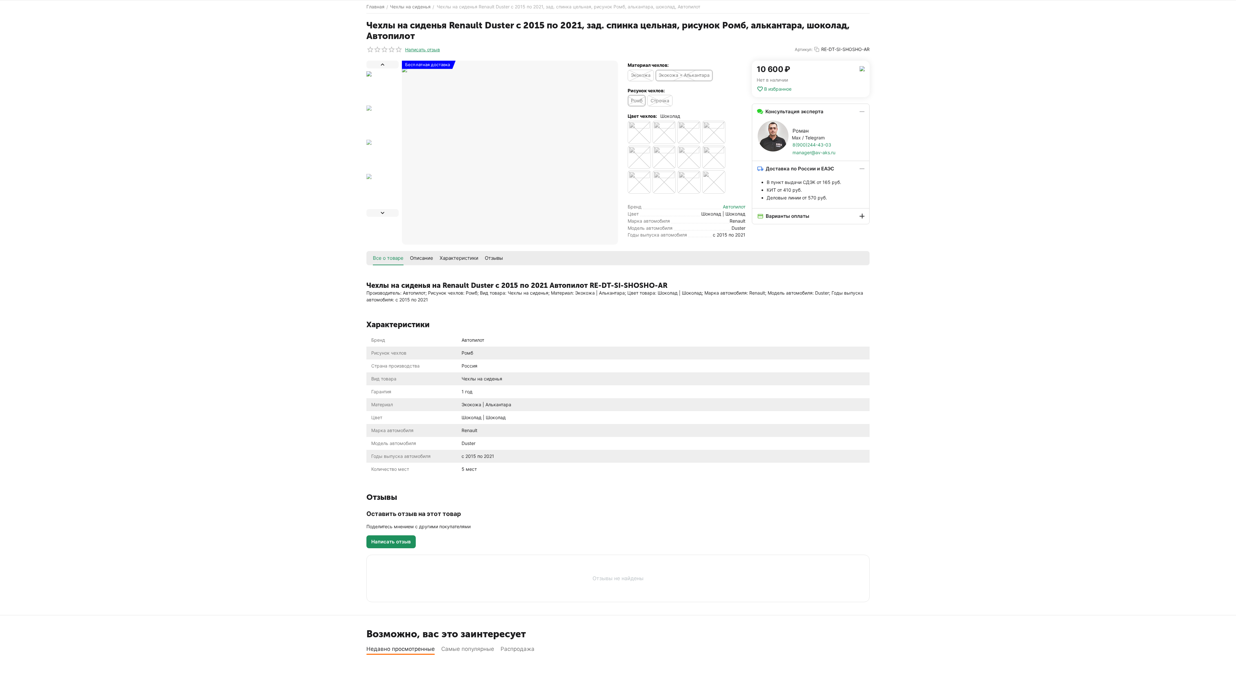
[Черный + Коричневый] (639, 157)
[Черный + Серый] (689, 157)
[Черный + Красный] (664, 157)
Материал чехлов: (648, 65)
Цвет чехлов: (642, 116)
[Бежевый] (639, 132)
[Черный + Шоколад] (689, 182)
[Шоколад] (713, 182)
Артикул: (804, 49)
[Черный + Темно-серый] (664, 182)
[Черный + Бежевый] (713, 132)
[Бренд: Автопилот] (862, 68)
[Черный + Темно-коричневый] (639, 182)
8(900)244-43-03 (811, 144)
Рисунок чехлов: (646, 90)
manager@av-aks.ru (813, 152)
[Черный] (689, 132)
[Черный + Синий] (713, 157)
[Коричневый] (664, 132)
